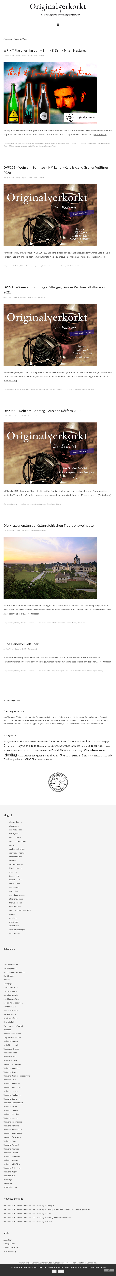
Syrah (85, 755)
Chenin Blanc (30, 745)
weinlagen (13, 922)
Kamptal (62, 623)
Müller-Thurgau (33, 146)
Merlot (98, 745)
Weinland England (11, 1091)
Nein (61, 1271)
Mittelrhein (106, 746)
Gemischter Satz (44, 504)
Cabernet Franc (95, 143)
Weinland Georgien (12, 1099)
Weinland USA (9, 1175)
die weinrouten (15, 856)
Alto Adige (7, 742)
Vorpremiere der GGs (13, 1037)
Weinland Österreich (50, 266)
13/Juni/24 (7, 55)
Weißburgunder (12, 759)
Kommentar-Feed (11, 1247)
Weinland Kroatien (11, 1114)
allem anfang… (15, 822)
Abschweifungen (11, 964)
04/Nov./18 (7, 416)
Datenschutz (45, 1263)
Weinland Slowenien (12, 1156)
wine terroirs (14, 933)
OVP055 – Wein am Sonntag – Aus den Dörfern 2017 (42, 410)
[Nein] (109, 1270)
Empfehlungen (10, 1006)
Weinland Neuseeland (13, 1129)
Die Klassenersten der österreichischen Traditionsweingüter (49, 525)
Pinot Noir (58, 750)
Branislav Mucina (21, 530)
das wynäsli (14, 833)
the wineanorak (15, 903)
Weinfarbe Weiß (38, 266)
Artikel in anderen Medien (14, 972)
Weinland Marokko (11, 1125)
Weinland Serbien (11, 1152)
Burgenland (34, 504)
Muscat (41, 146)
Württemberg (46, 759)
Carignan (97, 742)
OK (54, 1271)
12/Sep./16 (7, 530)
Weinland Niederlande (13, 1133)
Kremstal (84, 266)
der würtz (13, 845)
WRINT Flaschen (71, 143)
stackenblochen (16, 899)
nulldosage (14, 887)
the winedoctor (15, 906)
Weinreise (8, 1183)
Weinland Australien (12, 1068)
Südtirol (93, 756)
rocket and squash (17, 895)
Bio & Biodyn (26, 143)
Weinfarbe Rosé (10, 1052)
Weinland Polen (10, 1141)
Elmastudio (91, 1263)
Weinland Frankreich (12, 1095)
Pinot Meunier (45, 751)
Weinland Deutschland (13, 1087)
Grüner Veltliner (9, 146)
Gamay (49, 746)
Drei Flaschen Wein (38, 143)
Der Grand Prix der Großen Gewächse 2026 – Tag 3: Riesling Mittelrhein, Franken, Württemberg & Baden (47, 1209)
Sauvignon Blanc (40, 755)
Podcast (47, 143)
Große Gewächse (11, 1018)
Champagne (105, 742)
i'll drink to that (15, 868)
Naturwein (19, 751)
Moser (76, 671)
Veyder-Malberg (98, 671)
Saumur (28, 756)
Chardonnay (105, 143)
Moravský (24, 146)
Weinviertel (90, 389)
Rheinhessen (93, 750)
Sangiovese (21, 756)
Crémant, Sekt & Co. (12, 991)
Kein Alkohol (9, 1022)
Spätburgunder (70, 755)
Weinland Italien (10, 1106)
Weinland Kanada (11, 1110)
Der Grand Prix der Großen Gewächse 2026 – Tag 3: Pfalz (27, 1213)
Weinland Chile (10, 1079)
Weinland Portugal (11, 1145)
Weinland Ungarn (11, 1171)
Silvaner (54, 755)
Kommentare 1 (32, 416)
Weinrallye (8, 1179)
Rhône (104, 751)
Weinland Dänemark (12, 1083)
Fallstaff (60, 671)
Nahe (13, 750)
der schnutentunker (17, 841)
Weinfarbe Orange (11, 1049)
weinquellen (14, 925)
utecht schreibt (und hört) (20, 910)
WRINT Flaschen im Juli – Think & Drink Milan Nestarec (45, 50)
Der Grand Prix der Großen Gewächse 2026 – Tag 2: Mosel (28, 1221)
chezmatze (14, 826)
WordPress (66, 1263)
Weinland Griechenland (13, 1102)
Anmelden (8, 1240)
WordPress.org (10, 1251)
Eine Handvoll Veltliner (21, 644)
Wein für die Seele (11, 1045)
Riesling (54, 146)
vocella (12, 914)
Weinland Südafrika (12, 1164)
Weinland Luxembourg (13, 1122)
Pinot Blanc (34, 750)
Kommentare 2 (32, 649)
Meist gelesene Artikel (13, 1026)
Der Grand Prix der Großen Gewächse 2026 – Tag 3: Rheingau (29, 1205)
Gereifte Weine (10, 1014)
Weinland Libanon (11, 1118)
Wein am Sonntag (26, 266)
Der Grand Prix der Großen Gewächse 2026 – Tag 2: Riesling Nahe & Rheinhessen (37, 1217)
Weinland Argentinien (12, 1064)
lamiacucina (14, 876)
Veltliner (89, 671)
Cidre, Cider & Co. (11, 987)
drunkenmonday (16, 864)
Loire (91, 745)
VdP (110, 755)
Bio (18, 742)
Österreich (82, 671)
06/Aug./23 (7, 297)
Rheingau (80, 751)
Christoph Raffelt (20, 55)
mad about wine (16, 879)
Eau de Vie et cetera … (13, 1003)
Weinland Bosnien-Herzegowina (17, 1076)
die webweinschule (17, 853)
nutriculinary (14, 891)
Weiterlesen (100, 134)
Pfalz (27, 750)
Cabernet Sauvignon (80, 741)
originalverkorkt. (33, 1263)
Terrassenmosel (101, 756)
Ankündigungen (15, 143)
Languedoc (83, 746)
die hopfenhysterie (17, 849)
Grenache (57, 745)
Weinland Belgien (11, 1072)
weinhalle (13, 918)
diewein (12, 860)
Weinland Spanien (11, 1160)
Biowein (35, 741)
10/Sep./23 (7, 177)
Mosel (7, 750)
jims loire (13, 872)
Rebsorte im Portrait (12, 1033)
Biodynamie (26, 741)
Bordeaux (43, 741)
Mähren (17, 146)
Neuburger (47, 146)
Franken (42, 745)
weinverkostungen (17, 929)
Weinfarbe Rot (10, 1056)
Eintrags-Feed (9, 1243)
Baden (13, 741)
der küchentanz (15, 837)
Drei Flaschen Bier (11, 995)
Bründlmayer (52, 671)
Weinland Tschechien (58, 143)
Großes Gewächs (71, 745)
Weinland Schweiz (11, 1149)
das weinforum (15, 829)
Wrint (22, 759)
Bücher (6, 979)
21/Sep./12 (7, 649)
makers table (14, 883)
